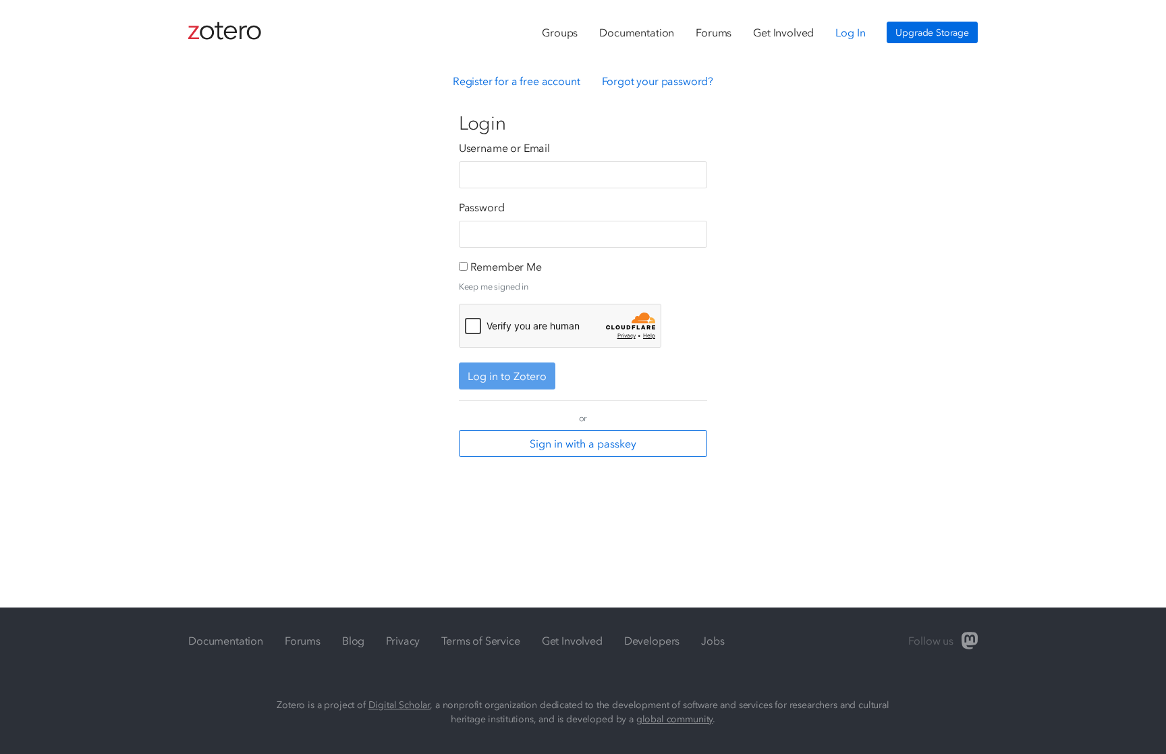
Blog (353, 640)
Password (482, 207)
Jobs (712, 640)
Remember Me (506, 266)
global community (674, 719)
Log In (850, 32)
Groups (560, 32)
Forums (713, 32)
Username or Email (504, 148)
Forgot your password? (658, 81)
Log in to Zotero (507, 376)
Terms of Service (480, 640)
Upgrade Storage (932, 32)
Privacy (403, 640)
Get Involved (783, 32)
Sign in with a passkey (583, 443)
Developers (651, 640)
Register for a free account (516, 81)
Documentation (636, 32)
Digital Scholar (399, 705)
